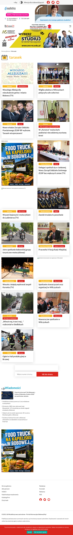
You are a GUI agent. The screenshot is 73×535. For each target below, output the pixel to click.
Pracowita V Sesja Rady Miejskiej (52, 249)
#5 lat (56, 164)
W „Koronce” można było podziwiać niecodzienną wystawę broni (52, 133)
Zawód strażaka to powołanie (51, 215)
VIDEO (4, 492)
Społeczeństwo (45, 281)
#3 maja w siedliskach (10, 318)
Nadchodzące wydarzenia (10, 494)
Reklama (42, 492)
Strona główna (5, 51)
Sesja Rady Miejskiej (45, 246)
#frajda (21, 246)
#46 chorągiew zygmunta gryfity (49, 126)
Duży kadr (5, 500)
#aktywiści (58, 316)
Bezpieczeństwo (45, 211)
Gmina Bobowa (45, 164)
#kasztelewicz (23, 86)
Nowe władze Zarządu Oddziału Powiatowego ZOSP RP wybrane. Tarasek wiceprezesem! (17, 130)
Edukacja (45, 86)
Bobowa (9, 86)
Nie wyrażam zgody (40, 532)
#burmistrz (22, 211)
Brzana (9, 353)
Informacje (9, 246)
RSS (40, 494)
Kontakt (42, 489)
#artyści (21, 281)
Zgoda (29, 532)
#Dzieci (57, 86)
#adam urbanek (59, 246)
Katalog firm (6, 497)
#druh (20, 124)
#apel (56, 211)
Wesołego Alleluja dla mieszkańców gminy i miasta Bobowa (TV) (14, 93)
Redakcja (42, 486)
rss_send (9, 316)
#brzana (21, 353)
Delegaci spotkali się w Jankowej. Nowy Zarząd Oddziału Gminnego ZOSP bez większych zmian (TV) (53, 170)
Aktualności (6, 489)
